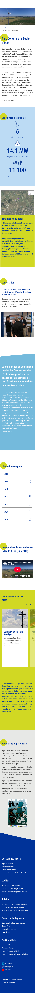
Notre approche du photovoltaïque (15, 904)
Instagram (8, 967)
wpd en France (7, 863)
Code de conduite (8, 982)
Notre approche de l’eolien (11, 885)
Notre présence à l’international (14, 873)
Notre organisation (9, 870)
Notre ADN (6, 945)
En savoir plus (7, 432)
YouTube (7, 970)
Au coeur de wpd (8, 948)
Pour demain (6, 932)
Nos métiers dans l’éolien (11, 951)
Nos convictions (8, 867)
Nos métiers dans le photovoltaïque (15, 954)
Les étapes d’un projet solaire (13, 907)
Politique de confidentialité (12, 979)
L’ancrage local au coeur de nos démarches (13, 924)
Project (10, 28)
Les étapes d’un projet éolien (12, 888)
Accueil (4, 28)
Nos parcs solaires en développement (16, 910)
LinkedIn (8, 963)
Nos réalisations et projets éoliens (14, 891)
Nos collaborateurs (9, 929)
